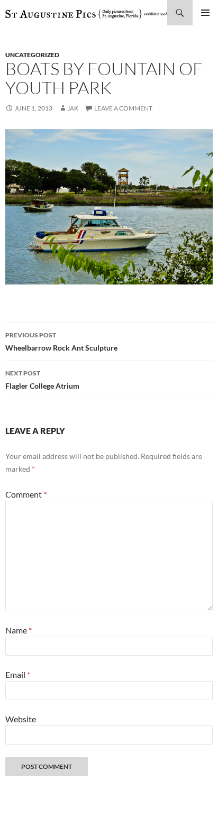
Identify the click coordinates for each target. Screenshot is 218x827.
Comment (26, 494)
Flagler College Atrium (42, 379)
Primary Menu (205, 12)
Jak (72, 108)
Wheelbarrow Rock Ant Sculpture (61, 341)
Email (17, 674)
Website (20, 719)
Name (18, 630)
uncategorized (32, 55)
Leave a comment (123, 108)
